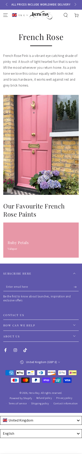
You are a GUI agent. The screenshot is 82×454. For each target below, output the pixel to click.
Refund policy (44, 398)
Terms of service (18, 403)
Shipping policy (40, 403)
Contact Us (13, 315)
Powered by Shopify (21, 398)
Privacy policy (64, 398)
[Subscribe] (76, 287)
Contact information (65, 403)
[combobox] (41, 420)
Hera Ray (34, 392)
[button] (65, 15)
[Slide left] (7, 5)
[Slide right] (75, 5)
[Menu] (5, 15)
